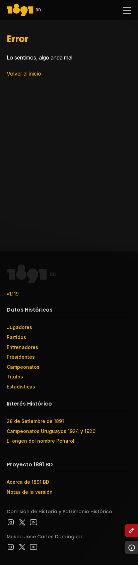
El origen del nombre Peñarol (40, 441)
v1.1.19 (13, 294)
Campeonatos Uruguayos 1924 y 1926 (51, 431)
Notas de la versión (30, 492)
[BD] (20, 10)
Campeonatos (23, 367)
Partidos (16, 337)
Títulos (15, 376)
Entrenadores (22, 347)
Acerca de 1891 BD (28, 482)
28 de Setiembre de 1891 (35, 421)
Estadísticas (21, 386)
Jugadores (19, 327)
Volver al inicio (24, 73)
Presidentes (21, 357)
